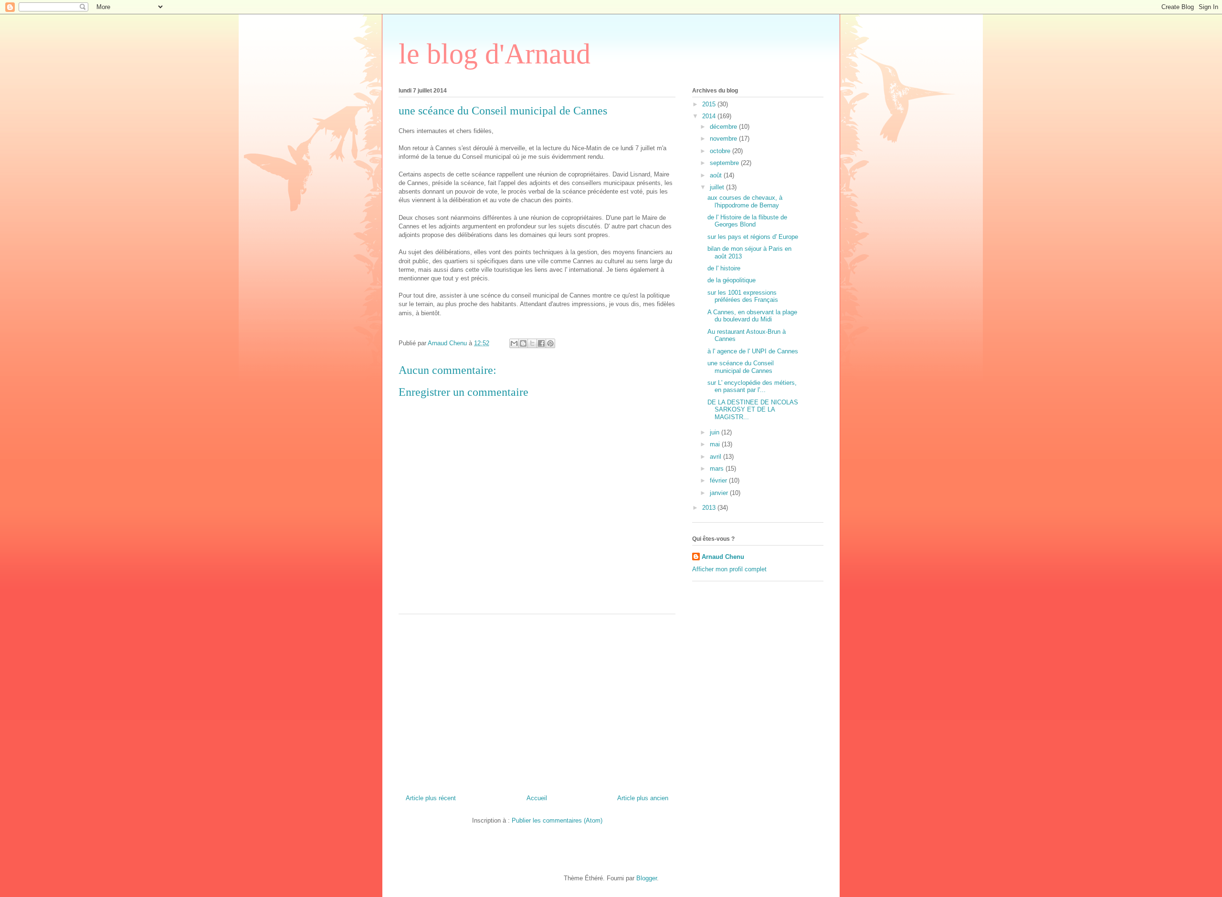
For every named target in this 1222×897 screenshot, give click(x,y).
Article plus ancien (642, 798)
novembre (724, 138)
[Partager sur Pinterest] (550, 343)
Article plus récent (431, 798)
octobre (721, 151)
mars (718, 468)
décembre (724, 126)
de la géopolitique (731, 280)
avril (716, 456)
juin (715, 432)
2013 (709, 507)
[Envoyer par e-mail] (514, 343)
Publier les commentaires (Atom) (557, 820)
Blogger (646, 878)
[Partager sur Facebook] (541, 343)
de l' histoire (723, 268)
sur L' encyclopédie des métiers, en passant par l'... (752, 386)
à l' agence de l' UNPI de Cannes (752, 351)
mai (716, 444)
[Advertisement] (537, 700)
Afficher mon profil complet (729, 569)
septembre (725, 162)
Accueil (537, 798)
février (719, 480)
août (717, 175)
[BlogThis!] (523, 343)
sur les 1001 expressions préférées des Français (742, 296)
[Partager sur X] (532, 343)
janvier (720, 492)
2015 (709, 104)
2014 (709, 116)
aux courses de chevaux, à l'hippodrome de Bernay (744, 201)
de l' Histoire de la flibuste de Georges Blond (747, 221)
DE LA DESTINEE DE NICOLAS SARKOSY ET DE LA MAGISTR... (752, 410)
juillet (718, 187)
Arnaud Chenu (723, 556)
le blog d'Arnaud (494, 54)
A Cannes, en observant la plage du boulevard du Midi (752, 316)
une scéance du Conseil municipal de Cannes (740, 367)
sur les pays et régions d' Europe (752, 236)
